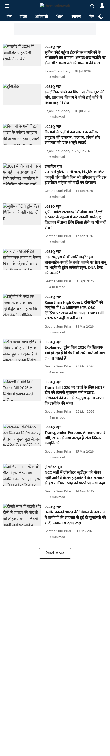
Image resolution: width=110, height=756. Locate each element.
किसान (94, 16)
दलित (23, 16)
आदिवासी (41, 16)
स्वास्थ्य (76, 16)
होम (9, 16)
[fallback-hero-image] (24, 62)
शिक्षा (59, 16)
